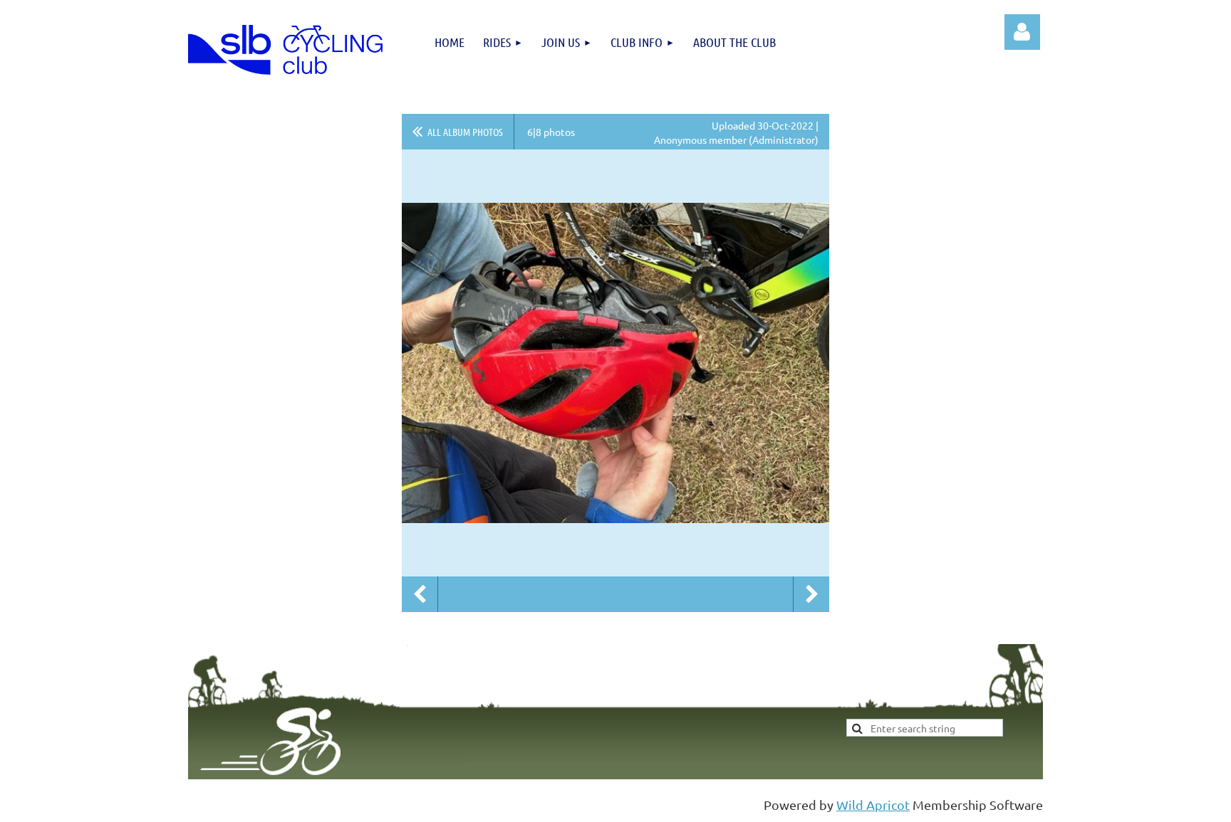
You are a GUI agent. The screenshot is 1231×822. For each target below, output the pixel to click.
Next (811, 594)
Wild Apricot (873, 804)
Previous (419, 594)
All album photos (465, 131)
